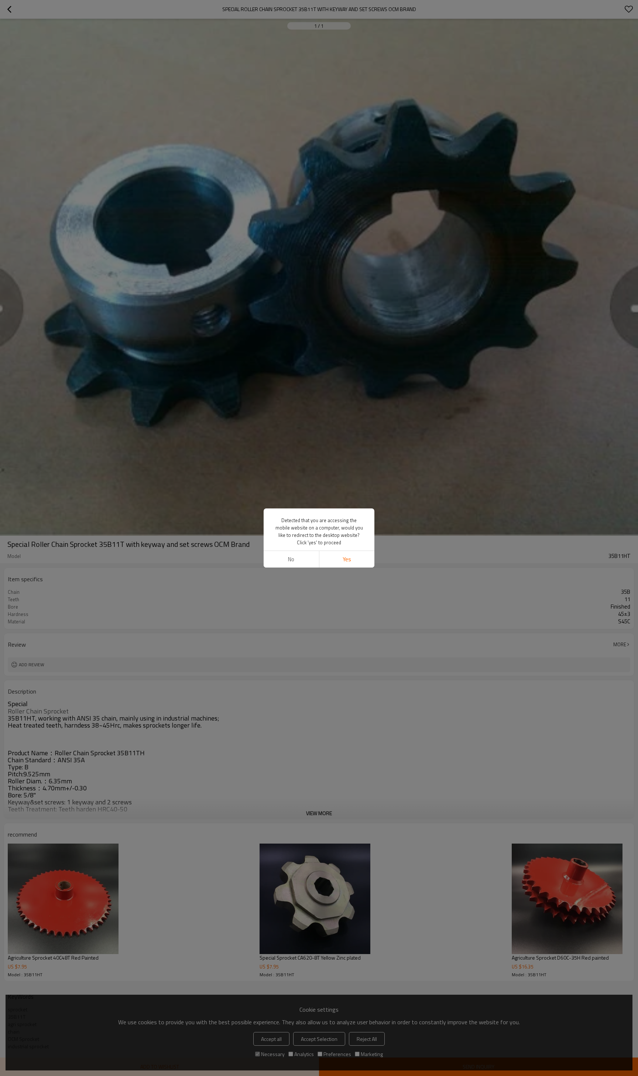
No (291, 559)
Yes (347, 559)
